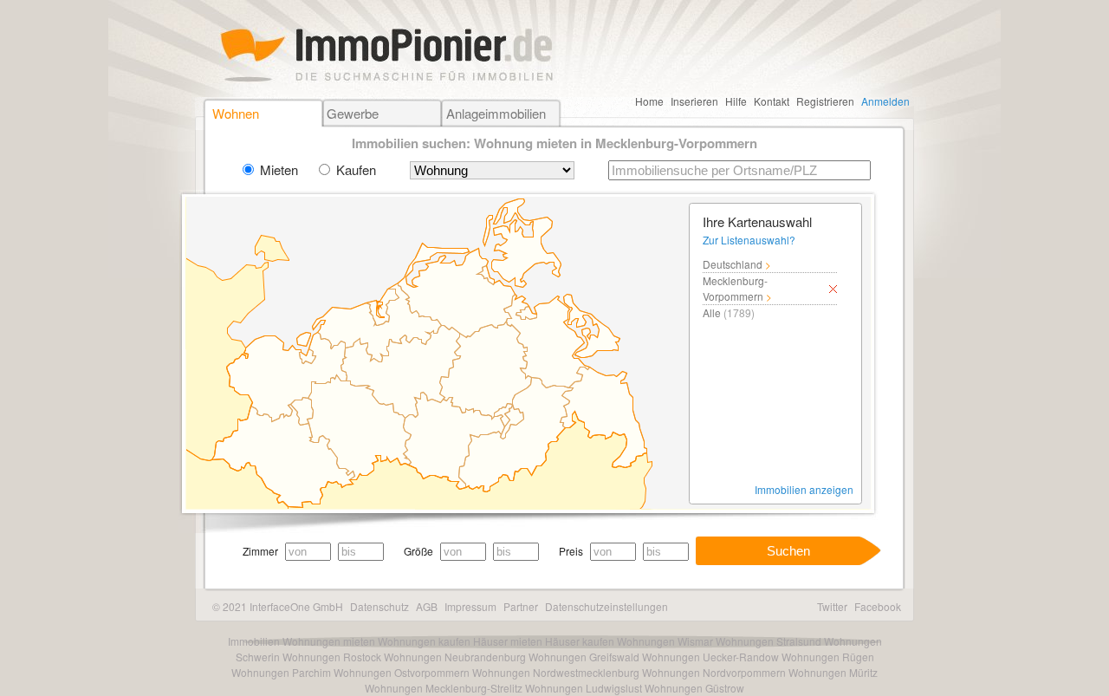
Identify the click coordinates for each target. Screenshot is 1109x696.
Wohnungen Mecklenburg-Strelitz (443, 687)
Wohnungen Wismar (665, 641)
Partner (520, 606)
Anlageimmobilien (496, 113)
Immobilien (254, 641)
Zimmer (260, 550)
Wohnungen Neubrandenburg (455, 656)
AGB (427, 606)
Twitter (832, 606)
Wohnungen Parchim (281, 672)
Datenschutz (379, 606)
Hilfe (736, 101)
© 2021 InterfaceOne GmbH (277, 606)
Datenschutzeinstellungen (606, 606)
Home (649, 101)
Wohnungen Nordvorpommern (714, 672)
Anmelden (885, 101)
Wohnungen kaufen (424, 641)
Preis (571, 550)
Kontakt (771, 101)
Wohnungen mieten (328, 641)
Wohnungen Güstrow (694, 687)
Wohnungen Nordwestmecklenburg (555, 672)
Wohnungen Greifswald (584, 656)
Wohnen (235, 113)
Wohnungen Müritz (833, 672)
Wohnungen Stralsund (768, 641)
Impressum (470, 606)
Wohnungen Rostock (331, 656)
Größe (418, 550)
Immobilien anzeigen (804, 489)
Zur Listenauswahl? (749, 239)
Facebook (877, 606)
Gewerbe (353, 113)
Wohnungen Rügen (827, 656)
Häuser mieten (507, 641)
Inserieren (694, 101)
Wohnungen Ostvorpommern (402, 672)
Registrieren (825, 101)
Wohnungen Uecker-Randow (710, 656)
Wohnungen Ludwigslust (583, 687)
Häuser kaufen (579, 641)
